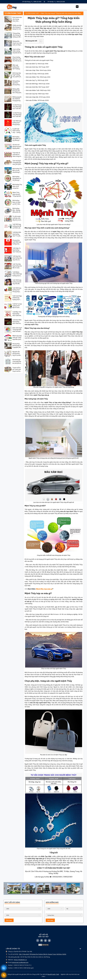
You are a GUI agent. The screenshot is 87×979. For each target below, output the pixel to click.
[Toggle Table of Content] (40, 41)
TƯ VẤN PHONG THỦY (32, 13)
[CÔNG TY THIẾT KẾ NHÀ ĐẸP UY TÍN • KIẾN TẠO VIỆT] (12, 6)
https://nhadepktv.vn (20, 960)
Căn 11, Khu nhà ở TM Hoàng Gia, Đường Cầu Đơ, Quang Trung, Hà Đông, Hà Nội (42, 954)
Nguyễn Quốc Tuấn (53, 974)
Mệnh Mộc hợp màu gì (44, 589)
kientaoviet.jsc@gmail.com (20, 962)
